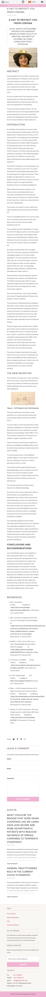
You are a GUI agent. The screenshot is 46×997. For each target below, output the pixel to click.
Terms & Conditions (13, 925)
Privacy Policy (11, 913)
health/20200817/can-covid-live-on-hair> (24, 652)
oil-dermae (18, 994)
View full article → (13, 864)
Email (9, 769)
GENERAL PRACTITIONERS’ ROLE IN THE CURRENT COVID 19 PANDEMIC (22, 871)
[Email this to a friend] (24, 739)
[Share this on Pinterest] (21, 739)
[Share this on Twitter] (13, 739)
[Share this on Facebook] (17, 739)
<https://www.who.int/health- (20, 607)
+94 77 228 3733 (18, 977)
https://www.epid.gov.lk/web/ (20, 681)
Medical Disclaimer (13, 917)
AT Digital (33, 994)
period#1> (21, 668)
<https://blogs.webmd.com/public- (22, 649)
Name (9, 759)
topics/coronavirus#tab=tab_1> (21, 610)
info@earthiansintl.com (20, 980)
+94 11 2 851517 (17, 975)
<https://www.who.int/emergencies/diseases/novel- (28, 626)
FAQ (8, 921)
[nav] (5, 2)
